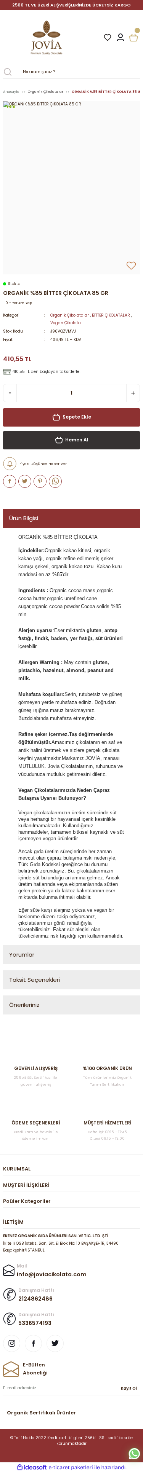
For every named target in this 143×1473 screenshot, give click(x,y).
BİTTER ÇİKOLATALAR (111, 315)
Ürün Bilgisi (23, 518)
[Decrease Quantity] (9, 393)
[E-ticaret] (70, 1467)
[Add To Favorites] (131, 266)
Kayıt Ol (129, 1388)
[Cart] (133, 37)
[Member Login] (120, 37)
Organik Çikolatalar (69, 315)
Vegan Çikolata (65, 323)
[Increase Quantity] (133, 393)
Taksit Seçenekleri (34, 980)
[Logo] (60, 38)
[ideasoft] (31, 1467)
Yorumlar (21, 955)
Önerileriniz (24, 1005)
